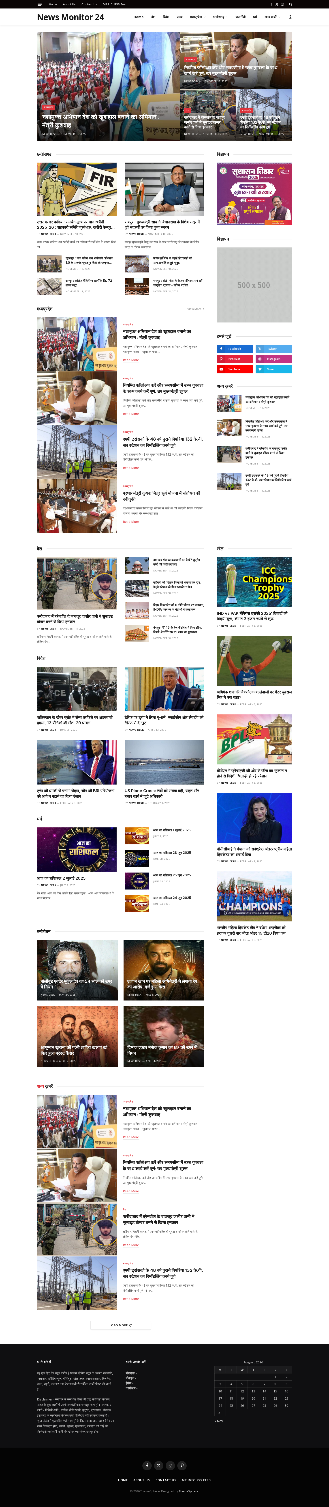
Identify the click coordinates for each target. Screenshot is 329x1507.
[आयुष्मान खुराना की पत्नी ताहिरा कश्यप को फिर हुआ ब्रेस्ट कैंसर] (77, 1036)
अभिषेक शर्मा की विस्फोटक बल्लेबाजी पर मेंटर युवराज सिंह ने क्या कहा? (254, 695)
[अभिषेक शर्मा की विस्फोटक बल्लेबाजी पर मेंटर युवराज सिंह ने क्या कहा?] (254, 661)
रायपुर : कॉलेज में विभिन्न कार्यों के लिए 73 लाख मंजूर (89, 283)
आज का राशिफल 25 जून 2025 (172, 875)
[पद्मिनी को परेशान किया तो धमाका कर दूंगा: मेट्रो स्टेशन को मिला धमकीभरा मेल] (137, 588)
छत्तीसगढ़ (218, 17)
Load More (118, 1325)
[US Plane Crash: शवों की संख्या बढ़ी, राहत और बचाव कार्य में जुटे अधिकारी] (164, 762)
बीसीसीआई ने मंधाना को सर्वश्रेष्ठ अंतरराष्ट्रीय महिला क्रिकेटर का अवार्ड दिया (254, 852)
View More (194, 309)
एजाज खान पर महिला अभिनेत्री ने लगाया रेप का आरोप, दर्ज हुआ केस (162, 984)
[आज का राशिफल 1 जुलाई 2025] (137, 835)
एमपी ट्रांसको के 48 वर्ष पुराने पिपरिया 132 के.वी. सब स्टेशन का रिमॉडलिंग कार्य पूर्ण (260, 122)
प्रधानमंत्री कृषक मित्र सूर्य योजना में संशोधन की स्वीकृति (161, 496)
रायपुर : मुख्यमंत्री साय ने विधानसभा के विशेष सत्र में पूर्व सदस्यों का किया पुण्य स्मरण (162, 225)
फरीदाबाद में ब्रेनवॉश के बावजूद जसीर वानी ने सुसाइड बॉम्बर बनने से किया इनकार (204, 122)
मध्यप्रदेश (196, 17)
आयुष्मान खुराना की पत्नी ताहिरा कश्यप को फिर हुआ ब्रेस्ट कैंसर (74, 1050)
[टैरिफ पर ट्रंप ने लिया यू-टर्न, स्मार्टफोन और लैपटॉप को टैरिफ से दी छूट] (164, 689)
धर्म (255, 17)
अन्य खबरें (271, 17)
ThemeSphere (188, 1491)
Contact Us (89, 4)
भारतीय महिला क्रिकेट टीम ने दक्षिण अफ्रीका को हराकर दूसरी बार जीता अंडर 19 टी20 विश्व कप (252, 930)
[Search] (290, 4)
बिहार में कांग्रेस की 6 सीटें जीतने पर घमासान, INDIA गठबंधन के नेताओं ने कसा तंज (178, 607)
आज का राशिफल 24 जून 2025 (172, 898)
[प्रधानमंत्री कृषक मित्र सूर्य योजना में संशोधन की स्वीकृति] (77, 505)
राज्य (179, 17)
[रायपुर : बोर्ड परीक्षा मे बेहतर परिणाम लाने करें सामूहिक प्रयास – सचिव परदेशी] (137, 286)
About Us (69, 4)
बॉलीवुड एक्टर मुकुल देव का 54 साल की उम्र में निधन (76, 984)
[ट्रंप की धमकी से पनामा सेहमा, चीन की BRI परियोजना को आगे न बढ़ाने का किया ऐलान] (77, 762)
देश (153, 17)
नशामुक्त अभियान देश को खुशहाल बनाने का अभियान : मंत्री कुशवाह (101, 121)
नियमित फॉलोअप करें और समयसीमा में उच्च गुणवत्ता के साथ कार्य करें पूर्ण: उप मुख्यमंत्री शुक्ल (230, 70)
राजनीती (241, 17)
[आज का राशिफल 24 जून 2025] (137, 903)
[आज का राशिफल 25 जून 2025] (137, 881)
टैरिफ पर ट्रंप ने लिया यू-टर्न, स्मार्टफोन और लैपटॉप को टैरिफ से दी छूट (164, 720)
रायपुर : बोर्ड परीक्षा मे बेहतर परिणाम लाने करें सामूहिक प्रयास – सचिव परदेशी (177, 283)
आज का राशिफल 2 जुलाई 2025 (61, 878)
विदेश (166, 17)
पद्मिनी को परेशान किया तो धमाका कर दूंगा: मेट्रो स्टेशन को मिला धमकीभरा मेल (177, 584)
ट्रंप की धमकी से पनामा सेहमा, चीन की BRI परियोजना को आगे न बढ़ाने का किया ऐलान (75, 793)
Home (53, 4)
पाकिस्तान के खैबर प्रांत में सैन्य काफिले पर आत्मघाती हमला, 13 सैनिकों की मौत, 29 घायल (75, 720)
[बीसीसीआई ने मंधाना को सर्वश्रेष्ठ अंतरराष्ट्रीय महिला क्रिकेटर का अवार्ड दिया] (254, 818)
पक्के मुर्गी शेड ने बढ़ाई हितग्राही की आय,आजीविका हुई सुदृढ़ (172, 260)
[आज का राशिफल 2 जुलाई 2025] (77, 849)
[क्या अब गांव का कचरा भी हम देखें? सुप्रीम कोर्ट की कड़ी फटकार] (137, 565)
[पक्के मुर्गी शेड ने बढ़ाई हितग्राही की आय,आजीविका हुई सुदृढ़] (137, 263)
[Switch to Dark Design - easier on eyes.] (290, 17)
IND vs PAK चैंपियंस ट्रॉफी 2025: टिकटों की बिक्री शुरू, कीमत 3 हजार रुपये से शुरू (252, 616)
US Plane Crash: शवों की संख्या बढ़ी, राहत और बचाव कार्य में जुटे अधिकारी (162, 793)
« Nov (218, 1421)
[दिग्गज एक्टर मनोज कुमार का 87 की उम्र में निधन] (164, 1036)
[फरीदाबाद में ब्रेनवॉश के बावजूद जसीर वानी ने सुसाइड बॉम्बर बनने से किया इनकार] (229, 454)
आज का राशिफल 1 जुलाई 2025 (172, 830)
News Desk (49, 134)
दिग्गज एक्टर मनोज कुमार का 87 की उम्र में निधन (162, 1050)
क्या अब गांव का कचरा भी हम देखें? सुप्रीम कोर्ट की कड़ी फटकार (176, 562)
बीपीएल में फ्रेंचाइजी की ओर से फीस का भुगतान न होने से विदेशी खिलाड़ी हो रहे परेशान (252, 773)
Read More (131, 360)
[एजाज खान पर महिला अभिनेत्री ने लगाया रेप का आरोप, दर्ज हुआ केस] (164, 970)
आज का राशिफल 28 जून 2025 (172, 852)
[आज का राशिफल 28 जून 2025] (137, 858)
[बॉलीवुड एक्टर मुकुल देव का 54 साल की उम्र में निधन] (77, 970)
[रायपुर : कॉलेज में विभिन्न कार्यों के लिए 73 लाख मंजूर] (49, 286)
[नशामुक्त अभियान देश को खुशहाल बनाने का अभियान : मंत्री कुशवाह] (108, 86)
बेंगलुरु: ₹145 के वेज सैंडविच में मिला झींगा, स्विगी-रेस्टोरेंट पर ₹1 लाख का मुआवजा (177, 630)
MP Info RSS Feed (115, 4)
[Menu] (40, 4)
